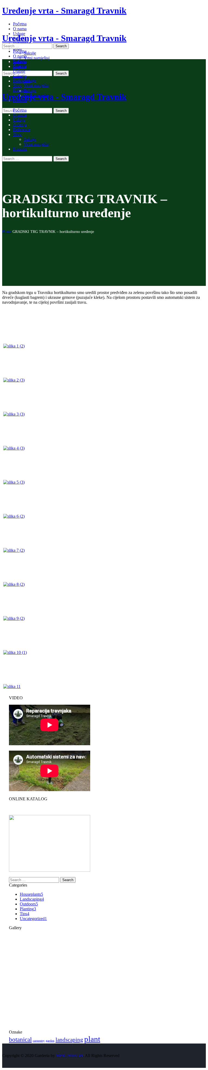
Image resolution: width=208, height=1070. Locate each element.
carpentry (39, 1040)
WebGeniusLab (69, 1055)
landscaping (69, 1039)
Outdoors (29, 904)
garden (50, 1040)
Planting (28, 909)
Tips (24, 913)
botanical (20, 1039)
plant (92, 1039)
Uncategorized (33, 918)
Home (6, 232)
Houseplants (31, 894)
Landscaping (32, 899)
